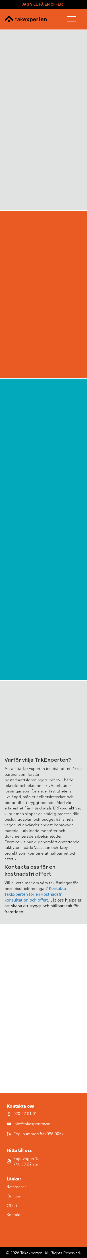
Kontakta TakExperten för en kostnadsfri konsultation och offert (35, 894)
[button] (71, 19)
